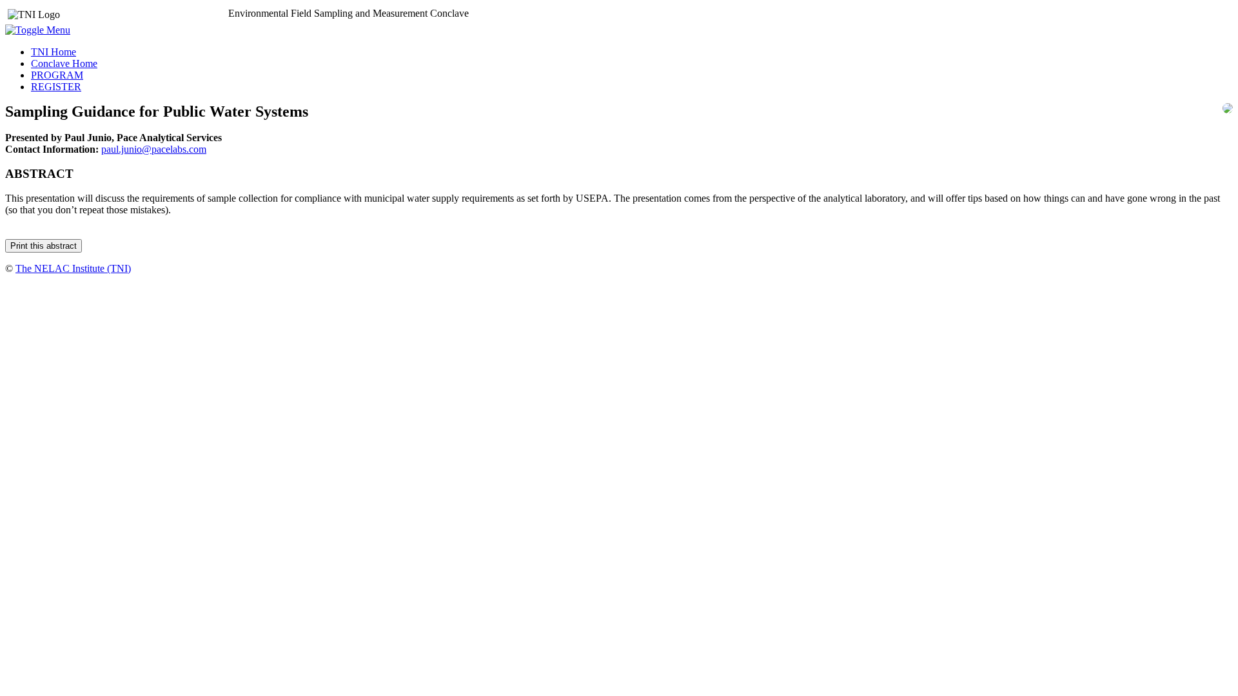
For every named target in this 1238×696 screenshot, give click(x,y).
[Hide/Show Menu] (37, 29)
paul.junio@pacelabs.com (153, 149)
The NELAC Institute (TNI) (73, 268)
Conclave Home (64, 63)
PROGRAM (57, 75)
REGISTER (56, 86)
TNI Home (53, 51)
